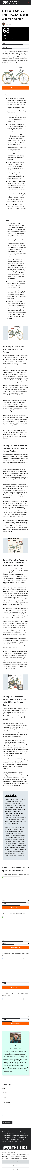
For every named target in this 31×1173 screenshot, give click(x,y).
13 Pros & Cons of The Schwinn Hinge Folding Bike (15, 874)
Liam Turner (15, 1046)
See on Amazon (15, 88)
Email (4, 1097)
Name (5, 1092)
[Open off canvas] (28, 2)
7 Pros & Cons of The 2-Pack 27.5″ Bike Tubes (14, 914)
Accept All (15, 1162)
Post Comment (7, 1122)
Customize (15, 1166)
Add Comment (6, 1102)
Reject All (15, 1170)
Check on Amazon (15, 908)
